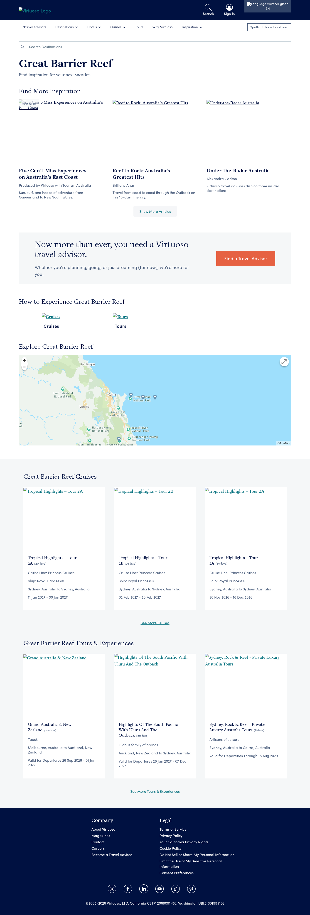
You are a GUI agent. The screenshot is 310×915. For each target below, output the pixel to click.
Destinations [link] (64, 26)
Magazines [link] (100, 835)
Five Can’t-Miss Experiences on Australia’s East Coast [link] (52, 174)
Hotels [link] (92, 26)
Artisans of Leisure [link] (224, 739)
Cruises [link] (115, 26)
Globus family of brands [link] (138, 744)
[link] (35, 10)
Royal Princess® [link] (50, 580)
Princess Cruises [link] (61, 572)
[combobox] (158, 46)
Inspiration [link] (190, 26)
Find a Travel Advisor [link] (245, 258)
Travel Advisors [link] (34, 26)
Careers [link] (98, 848)
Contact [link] (97, 841)
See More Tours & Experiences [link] (155, 791)
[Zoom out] (24, 367)
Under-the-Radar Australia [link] (238, 170)
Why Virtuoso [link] (162, 26)
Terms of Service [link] (173, 829)
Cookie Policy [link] (171, 848)
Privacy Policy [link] (171, 835)
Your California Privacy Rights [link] (184, 841)
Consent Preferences (177, 872)
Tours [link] (139, 26)
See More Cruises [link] (155, 622)
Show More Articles (155, 211)
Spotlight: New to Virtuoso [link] (269, 27)
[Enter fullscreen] (284, 361)
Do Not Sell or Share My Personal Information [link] (197, 854)
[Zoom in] (24, 360)
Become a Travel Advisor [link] (111, 854)
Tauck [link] (33, 739)
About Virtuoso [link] (103, 829)
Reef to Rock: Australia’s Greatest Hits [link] (141, 174)
